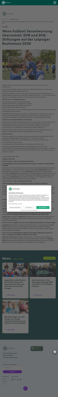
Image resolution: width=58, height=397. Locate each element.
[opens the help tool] (55, 352)
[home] (6, 2)
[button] (55, 2)
